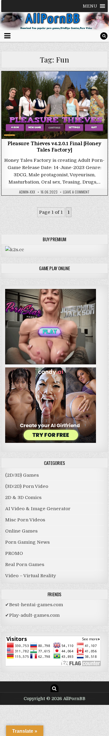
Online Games (21, 531)
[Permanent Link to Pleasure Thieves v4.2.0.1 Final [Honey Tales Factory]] (55, 105)
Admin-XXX (27, 192)
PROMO (14, 553)
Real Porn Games (24, 564)
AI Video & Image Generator (38, 508)
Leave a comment (76, 192)
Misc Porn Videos (25, 520)
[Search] (103, 36)
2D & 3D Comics (23, 497)
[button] (90, 6)
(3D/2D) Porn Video (26, 486)
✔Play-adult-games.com (32, 615)
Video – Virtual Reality (30, 575)
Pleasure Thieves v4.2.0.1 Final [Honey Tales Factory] (54, 147)
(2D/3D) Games (54, 86)
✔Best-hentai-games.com (34, 604)
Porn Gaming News (27, 542)
